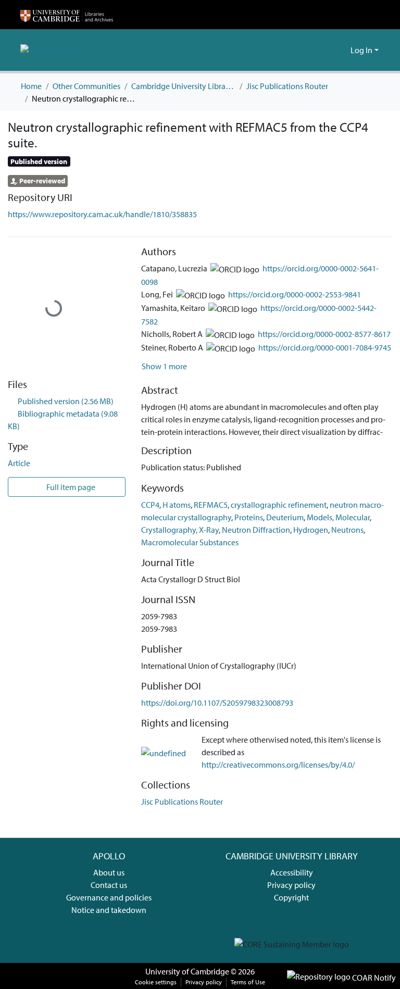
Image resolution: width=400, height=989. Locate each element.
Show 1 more (164, 366)
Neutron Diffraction (256, 529)
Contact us (109, 885)
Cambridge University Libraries (183, 86)
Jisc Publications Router (287, 86)
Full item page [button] (70, 487)
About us (108, 872)
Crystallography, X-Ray (180, 529)
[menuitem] (340, 50)
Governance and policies (109, 897)
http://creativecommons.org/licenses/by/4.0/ (278, 764)
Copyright (291, 897)
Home (31, 86)
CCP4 (150, 504)
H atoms (176, 504)
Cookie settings (156, 982)
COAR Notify (373, 977)
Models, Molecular (338, 517)
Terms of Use (248, 982)
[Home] (66, 14)
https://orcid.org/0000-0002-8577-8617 (324, 334)
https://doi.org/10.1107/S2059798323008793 (217, 702)
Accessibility (291, 872)
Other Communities (86, 86)
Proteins (248, 517)
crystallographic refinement (279, 504)
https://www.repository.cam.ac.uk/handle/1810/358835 (102, 214)
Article (19, 463)
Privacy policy (291, 885)
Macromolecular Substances (190, 542)
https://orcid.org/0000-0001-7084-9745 (324, 347)
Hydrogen (310, 529)
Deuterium (285, 517)
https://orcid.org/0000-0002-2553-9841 (294, 294)
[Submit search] (325, 50)
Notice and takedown (108, 910)
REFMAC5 (211, 504)
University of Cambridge (187, 971)
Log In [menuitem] (361, 50)
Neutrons (347, 529)
